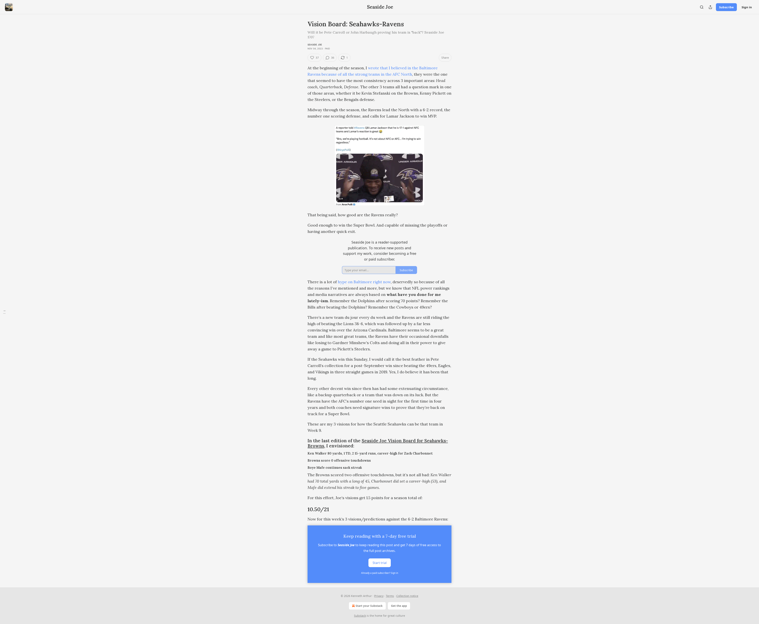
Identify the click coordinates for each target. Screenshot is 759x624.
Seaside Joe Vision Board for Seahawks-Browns (378, 443)
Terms (390, 596)
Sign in (747, 7)
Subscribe (726, 7)
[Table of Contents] (4, 312)
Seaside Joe (315, 44)
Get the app (399, 606)
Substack (360, 615)
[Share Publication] (710, 7)
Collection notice (407, 596)
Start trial (380, 563)
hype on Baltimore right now (364, 281)
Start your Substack (369, 606)
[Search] (702, 7)
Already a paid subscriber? (379, 573)
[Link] (302, 443)
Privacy (378, 596)
